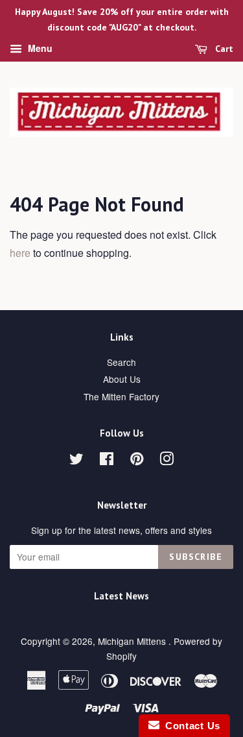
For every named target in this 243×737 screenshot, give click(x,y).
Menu (38, 48)
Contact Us (189, 725)
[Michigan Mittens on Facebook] (106, 460)
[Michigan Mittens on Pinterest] (137, 460)
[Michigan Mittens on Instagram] (166, 460)
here (20, 252)
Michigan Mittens (133, 640)
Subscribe (195, 556)
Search (121, 362)
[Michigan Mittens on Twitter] (76, 460)
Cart (223, 48)
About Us (122, 378)
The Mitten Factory (121, 396)
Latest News (121, 596)
